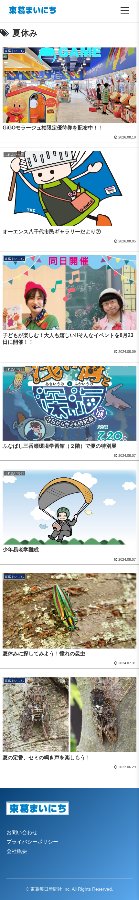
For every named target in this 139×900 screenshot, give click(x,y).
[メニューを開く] (125, 10)
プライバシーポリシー (32, 841)
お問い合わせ (21, 832)
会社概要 (16, 851)
